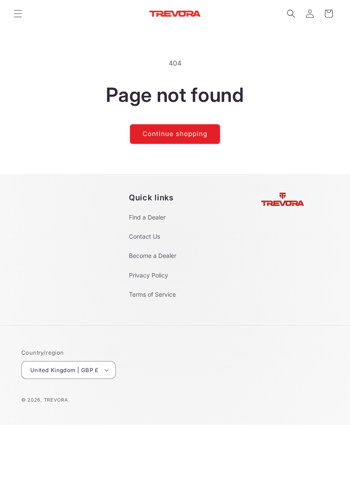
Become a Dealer (152, 255)
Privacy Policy (148, 275)
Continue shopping (175, 134)
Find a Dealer (147, 217)
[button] (18, 13)
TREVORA (56, 400)
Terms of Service (152, 294)
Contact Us (144, 236)
